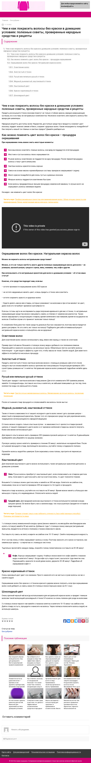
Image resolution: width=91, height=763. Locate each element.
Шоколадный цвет (19, 95)
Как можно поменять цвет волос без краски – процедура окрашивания (39, 59)
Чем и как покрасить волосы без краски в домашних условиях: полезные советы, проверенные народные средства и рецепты (43, 55)
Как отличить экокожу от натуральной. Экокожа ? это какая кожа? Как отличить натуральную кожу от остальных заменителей (35, 685)
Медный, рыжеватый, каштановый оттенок (30, 81)
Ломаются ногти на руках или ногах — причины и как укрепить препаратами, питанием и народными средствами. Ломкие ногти (17, 685)
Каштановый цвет (19, 86)
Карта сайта (6, 752)
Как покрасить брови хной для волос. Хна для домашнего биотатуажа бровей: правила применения (16, 661)
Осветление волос (19, 67)
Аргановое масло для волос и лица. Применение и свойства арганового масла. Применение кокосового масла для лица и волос (53, 685)
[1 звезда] (3, 621)
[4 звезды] (10, 621)
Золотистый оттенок (20, 72)
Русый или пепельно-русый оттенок (26, 77)
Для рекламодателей (21, 752)
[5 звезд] (12, 621)
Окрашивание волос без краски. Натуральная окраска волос (34, 63)
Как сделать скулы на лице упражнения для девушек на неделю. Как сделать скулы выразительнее (53, 661)
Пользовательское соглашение (43, 752)
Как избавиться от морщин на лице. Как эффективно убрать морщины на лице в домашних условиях (34, 661)
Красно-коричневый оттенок (23, 91)
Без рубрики (7, 631)
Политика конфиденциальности (69, 752)
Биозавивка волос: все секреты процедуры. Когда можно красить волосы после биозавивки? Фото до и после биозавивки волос (72, 685)
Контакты (5, 755)
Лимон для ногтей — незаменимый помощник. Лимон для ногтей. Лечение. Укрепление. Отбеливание (71, 662)
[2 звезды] (5, 621)
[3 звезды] (7, 621)
